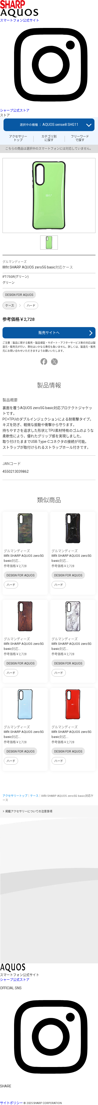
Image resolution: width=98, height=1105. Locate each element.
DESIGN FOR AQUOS (20, 575)
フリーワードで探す (80, 138)
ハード (31, 305)
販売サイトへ (49, 333)
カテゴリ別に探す (49, 138)
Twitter (55, 361)
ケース (9, 305)
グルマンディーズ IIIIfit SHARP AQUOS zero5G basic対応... (24, 556)
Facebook (44, 361)
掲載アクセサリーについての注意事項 (28, 811)
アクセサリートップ (18, 138)
